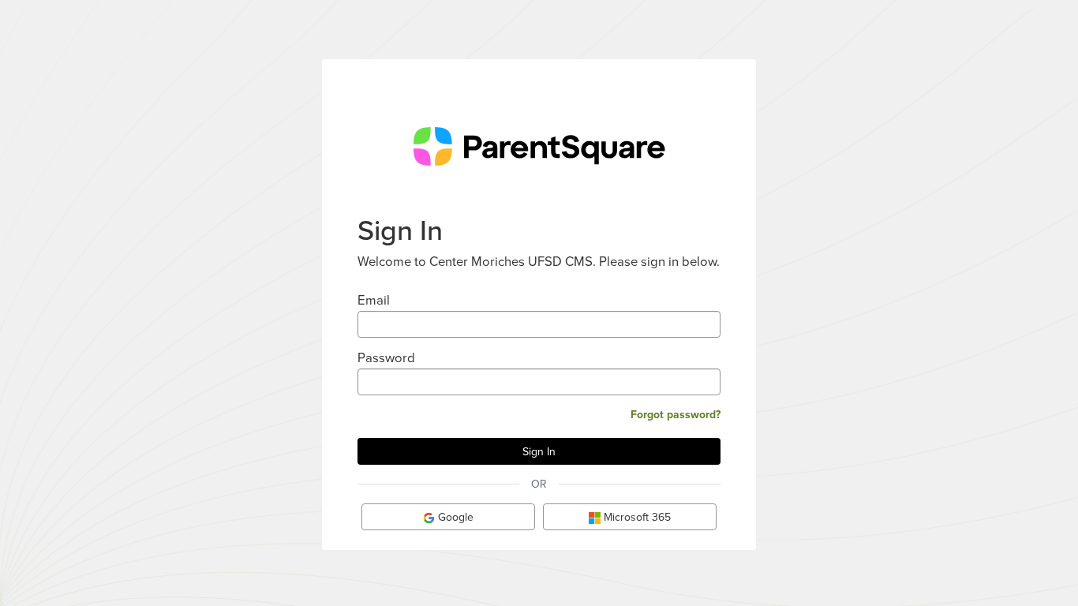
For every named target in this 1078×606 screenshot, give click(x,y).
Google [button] (454, 517)
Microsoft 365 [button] (636, 517)
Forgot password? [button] (676, 414)
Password (386, 357)
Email (373, 299)
